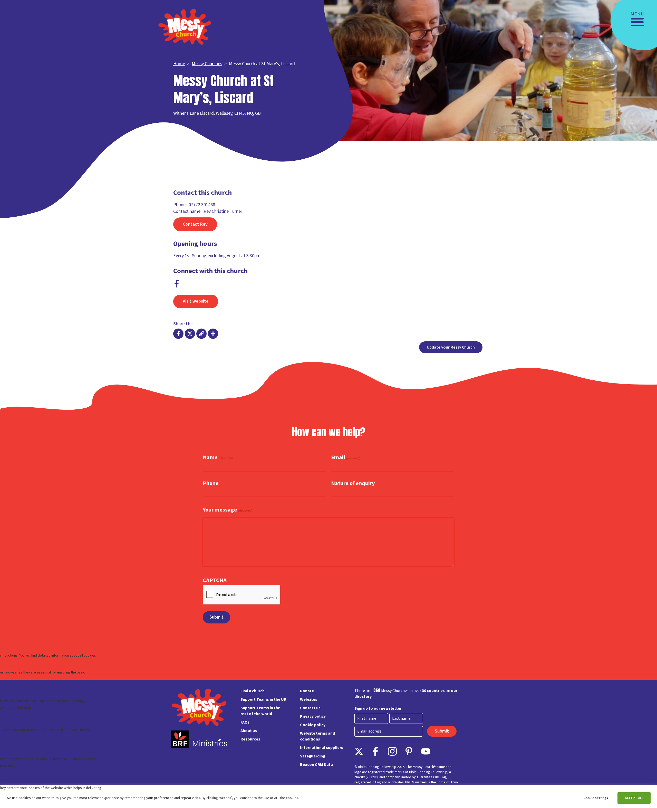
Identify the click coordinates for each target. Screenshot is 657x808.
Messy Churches (207, 64)
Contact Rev (195, 224)
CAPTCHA (215, 580)
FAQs (244, 722)
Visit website (196, 301)
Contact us (310, 708)
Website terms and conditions (317, 736)
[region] (328, 796)
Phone (211, 483)
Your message (227, 510)
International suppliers (321, 748)
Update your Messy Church (451, 347)
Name (218, 457)
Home (179, 64)
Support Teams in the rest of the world (260, 711)
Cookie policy (312, 725)
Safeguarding (312, 756)
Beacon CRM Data (316, 764)
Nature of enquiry (353, 483)
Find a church (252, 691)
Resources (250, 739)
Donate (307, 691)
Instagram (392, 751)
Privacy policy (313, 716)
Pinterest (408, 751)
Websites (308, 699)
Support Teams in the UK (263, 699)
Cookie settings (596, 798)
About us (248, 731)
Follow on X (358, 751)
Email (345, 457)
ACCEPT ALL (634, 798)
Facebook (176, 283)
